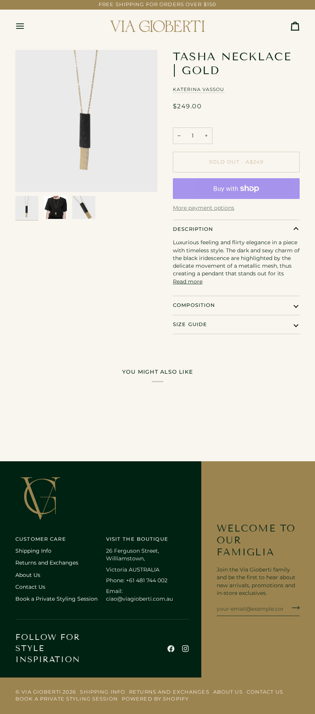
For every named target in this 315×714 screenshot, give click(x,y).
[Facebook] (170, 648)
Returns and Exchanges (46, 563)
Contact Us (30, 587)
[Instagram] (185, 648)
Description (193, 229)
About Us (27, 575)
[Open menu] (26, 26)
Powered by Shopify (155, 699)
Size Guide (190, 324)
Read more (187, 281)
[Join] (293, 607)
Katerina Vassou (199, 89)
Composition (194, 305)
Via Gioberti (41, 692)
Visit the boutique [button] (137, 539)
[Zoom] (86, 121)
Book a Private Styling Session (56, 599)
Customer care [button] (40, 539)
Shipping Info (33, 551)
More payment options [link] (203, 208)
